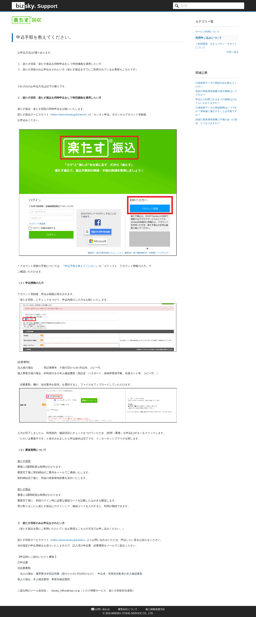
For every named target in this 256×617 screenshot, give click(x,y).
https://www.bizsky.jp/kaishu (68, 539)
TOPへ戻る (232, 52)
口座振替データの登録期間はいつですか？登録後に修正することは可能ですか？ (216, 111)
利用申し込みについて (208, 37)
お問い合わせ (102, 609)
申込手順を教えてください (80, 265)
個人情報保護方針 (155, 609)
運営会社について (127, 609)
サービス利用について (207, 31)
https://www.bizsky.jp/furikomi (69, 114)
